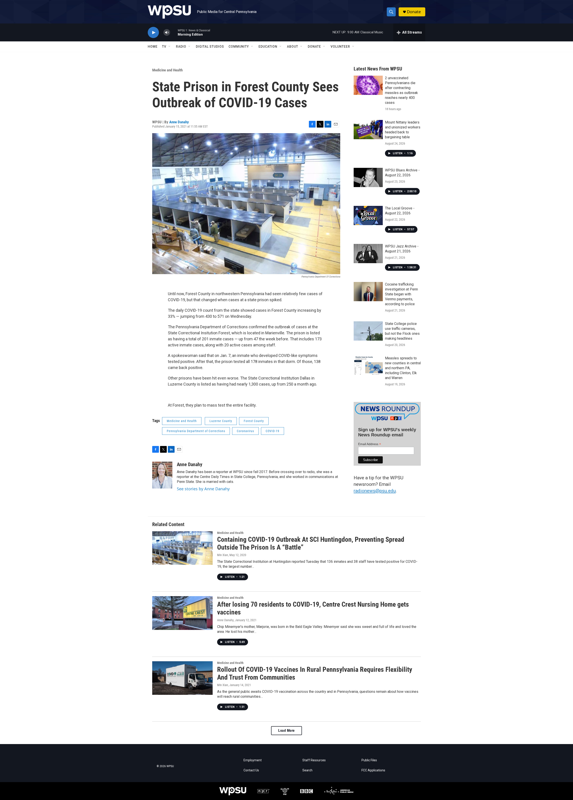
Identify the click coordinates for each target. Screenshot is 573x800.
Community (239, 46)
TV (164, 46)
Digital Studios (210, 46)
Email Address (369, 444)
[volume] (167, 33)
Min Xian (222, 555)
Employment (253, 760)
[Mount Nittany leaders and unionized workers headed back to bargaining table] (368, 129)
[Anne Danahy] (162, 475)
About (292, 46)
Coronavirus (245, 431)
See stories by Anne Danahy (203, 488)
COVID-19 (272, 431)
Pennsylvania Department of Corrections (196, 431)
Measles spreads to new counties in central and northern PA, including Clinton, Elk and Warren (403, 368)
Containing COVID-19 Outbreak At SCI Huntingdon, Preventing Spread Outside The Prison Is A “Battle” (310, 543)
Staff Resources (314, 760)
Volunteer (340, 46)
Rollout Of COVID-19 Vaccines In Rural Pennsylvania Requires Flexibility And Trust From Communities (314, 673)
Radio (181, 46)
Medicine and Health (167, 70)
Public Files (369, 760)
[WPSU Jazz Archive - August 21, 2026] (368, 253)
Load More (286, 730)
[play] (153, 32)
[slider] (174, 32)
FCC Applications (373, 770)
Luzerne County (221, 421)
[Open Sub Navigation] (169, 46)
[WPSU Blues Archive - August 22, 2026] (368, 177)
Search (307, 770)
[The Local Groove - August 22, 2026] (368, 215)
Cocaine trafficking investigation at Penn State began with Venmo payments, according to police (401, 294)
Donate (414, 11)
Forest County (254, 421)
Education (268, 46)
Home (153, 46)
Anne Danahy (179, 122)
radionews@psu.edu (375, 490)
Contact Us (251, 770)
